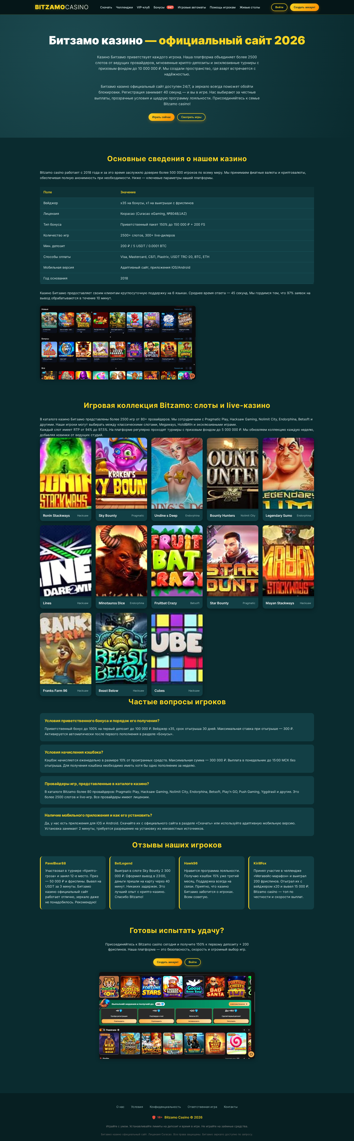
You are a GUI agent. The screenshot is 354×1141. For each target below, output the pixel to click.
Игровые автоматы (192, 7)
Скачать (106, 7)
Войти (279, 7)
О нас (120, 1106)
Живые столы (250, 7)
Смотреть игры (191, 117)
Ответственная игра (202, 1106)
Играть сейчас (161, 117)
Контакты (231, 1106)
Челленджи (124, 7)
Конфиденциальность (165, 1106)
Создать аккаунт (304, 7)
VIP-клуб (143, 7)
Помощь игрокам (223, 7)
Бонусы (163, 7)
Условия (137, 1106)
